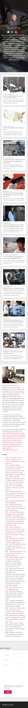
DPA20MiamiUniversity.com (10, 450)
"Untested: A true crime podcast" (14, 482)
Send (7, 692)
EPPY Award (12, 538)
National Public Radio (18, 389)
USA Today (9, 435)
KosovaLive (16, 446)
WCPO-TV (17, 437)
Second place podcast (18, 478)
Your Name (6, 655)
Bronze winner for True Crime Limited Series (14, 486)
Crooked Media (13, 444)
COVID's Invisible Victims (12, 542)
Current (12, 438)
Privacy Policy (12, 686)
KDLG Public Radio (8, 437)
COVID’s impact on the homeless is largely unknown (14, 534)
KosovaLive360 (9, 619)
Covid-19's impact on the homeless (15, 519)
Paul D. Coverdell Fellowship (17, 544)
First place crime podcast (17, 467)
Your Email (6, 660)
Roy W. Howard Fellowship (16, 501)
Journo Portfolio (10, 704)
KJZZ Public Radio (19, 435)
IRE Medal (12, 457)
